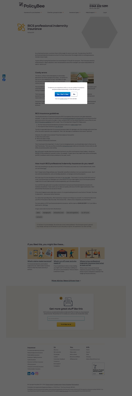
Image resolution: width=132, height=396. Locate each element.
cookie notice (64, 98)
